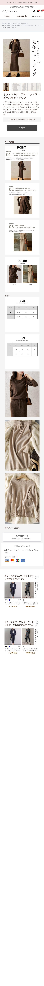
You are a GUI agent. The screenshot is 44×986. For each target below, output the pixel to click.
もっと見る (37, 577)
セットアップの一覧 (19, 23)
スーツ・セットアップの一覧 (11, 25)
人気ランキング (37, 16)
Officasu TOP (6, 23)
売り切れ (22, 128)
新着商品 (7, 16)
